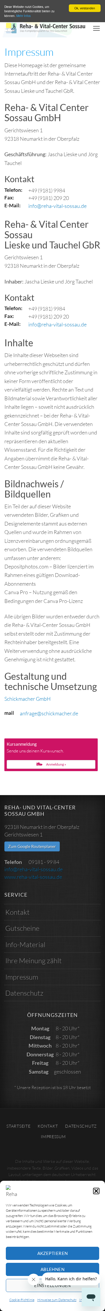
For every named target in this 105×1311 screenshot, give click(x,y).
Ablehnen (53, 1269)
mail (9, 713)
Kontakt (17, 912)
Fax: (9, 198)
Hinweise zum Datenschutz (56, 1300)
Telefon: (13, 190)
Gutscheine (22, 928)
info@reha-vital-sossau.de (57, 206)
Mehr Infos (23, 15)
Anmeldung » (56, 764)
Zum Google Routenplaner (32, 846)
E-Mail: (12, 205)
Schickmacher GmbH (27, 699)
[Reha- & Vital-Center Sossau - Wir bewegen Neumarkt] (46, 28)
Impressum (21, 977)
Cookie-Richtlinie (21, 1300)
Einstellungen (52, 1285)
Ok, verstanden (84, 8)
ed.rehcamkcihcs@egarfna (49, 713)
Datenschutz (24, 993)
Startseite (18, 1126)
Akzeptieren (52, 1253)
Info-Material (25, 944)
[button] (96, 1191)
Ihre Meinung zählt (33, 960)
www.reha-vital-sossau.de (33, 877)
